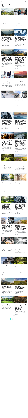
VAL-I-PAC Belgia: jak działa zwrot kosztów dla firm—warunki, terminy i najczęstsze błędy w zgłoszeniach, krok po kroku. (20, 39)
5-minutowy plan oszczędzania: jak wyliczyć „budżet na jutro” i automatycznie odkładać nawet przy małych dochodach (20, 227)
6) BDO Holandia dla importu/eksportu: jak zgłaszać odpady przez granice (20, 287)
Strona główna (25, 1)
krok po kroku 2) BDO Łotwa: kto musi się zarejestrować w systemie (6, 287)
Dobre (2, 1)
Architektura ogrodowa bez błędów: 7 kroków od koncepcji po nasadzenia (20, 100)
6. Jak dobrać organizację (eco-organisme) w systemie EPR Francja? (7, 305)
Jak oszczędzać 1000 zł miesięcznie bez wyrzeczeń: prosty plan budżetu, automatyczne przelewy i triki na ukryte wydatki (6, 164)
